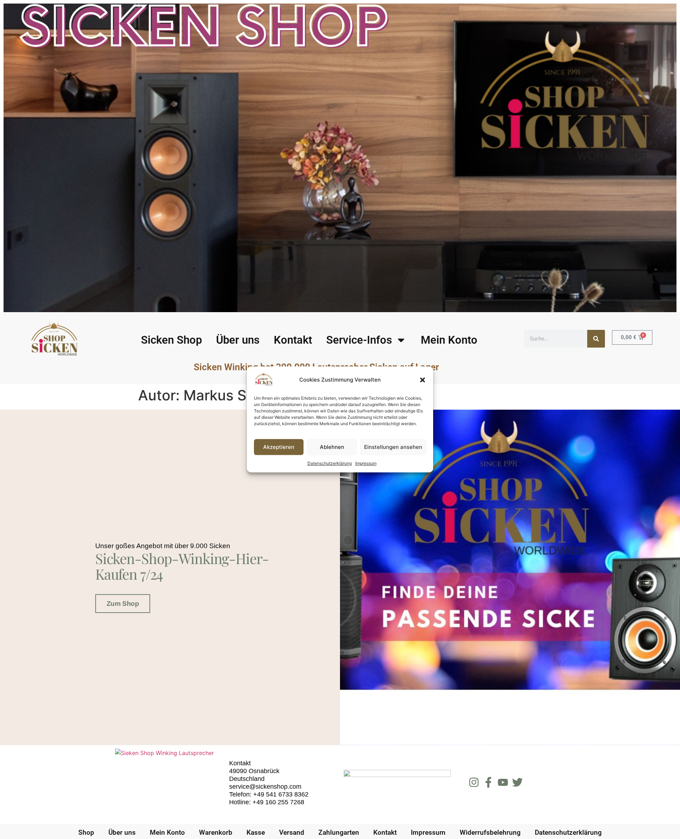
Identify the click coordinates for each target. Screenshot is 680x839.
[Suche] (596, 339)
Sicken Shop (171, 340)
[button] (422, 379)
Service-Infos (359, 340)
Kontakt (293, 340)
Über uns (238, 340)
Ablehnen (332, 447)
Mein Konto (449, 340)
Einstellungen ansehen (393, 447)
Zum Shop (123, 603)
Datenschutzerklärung (329, 463)
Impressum (365, 463)
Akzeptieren (278, 447)
